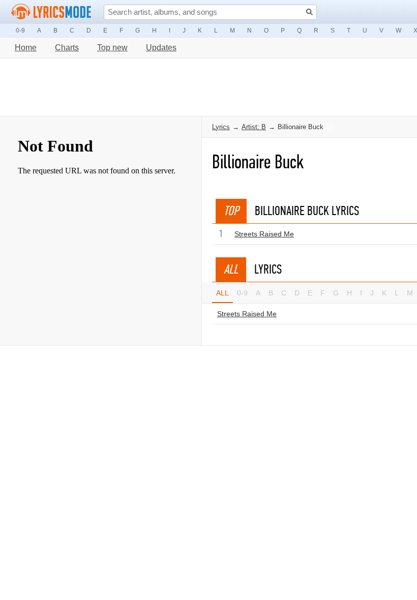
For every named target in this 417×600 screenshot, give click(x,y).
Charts (67, 47)
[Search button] (309, 12)
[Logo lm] (51, 12)
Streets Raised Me (264, 234)
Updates (161, 47)
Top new (112, 47)
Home (26, 47)
